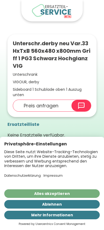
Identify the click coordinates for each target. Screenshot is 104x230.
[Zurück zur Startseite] (52, 10)
